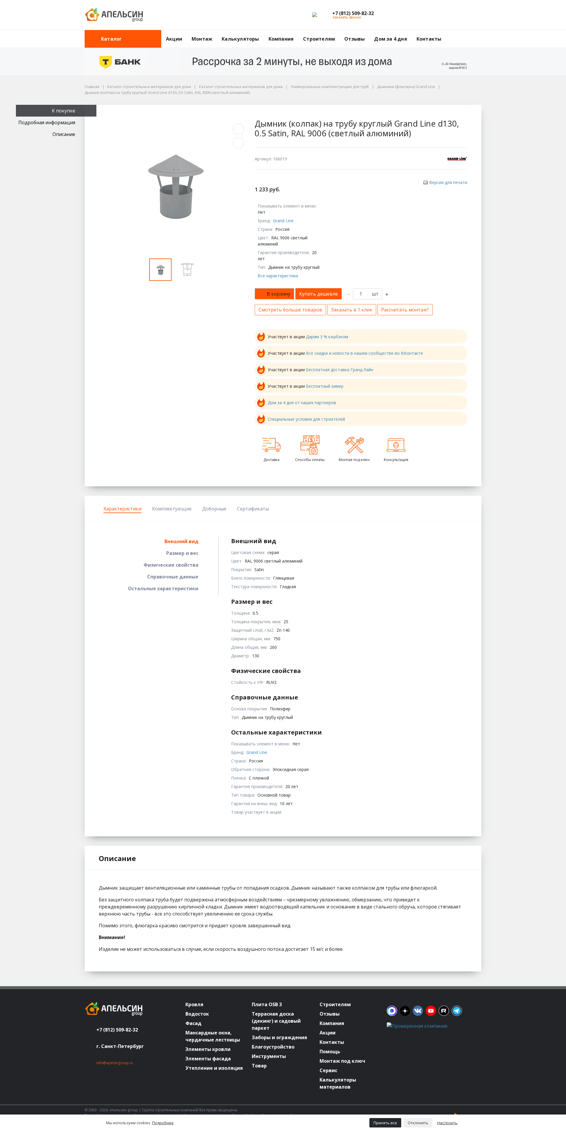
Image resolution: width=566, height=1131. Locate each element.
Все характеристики (278, 275)
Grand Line (283, 220)
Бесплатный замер (324, 386)
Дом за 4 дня (390, 39)
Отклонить (418, 1122)
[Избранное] (444, 15)
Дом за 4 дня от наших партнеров (302, 402)
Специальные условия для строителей (306, 419)
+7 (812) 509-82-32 (117, 1029)
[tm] (457, 1011)
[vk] (418, 1011)
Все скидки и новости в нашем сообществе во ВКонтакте (364, 353)
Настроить (447, 1122)
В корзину (278, 294)
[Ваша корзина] (471, 15)
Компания (281, 39)
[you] (431, 1011)
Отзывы (354, 39)
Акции (174, 39)
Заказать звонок (346, 17)
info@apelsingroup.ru (114, 1062)
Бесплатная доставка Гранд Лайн (339, 369)
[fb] (392, 1011)
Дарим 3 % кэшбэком (327, 336)
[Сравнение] (458, 15)
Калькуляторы (240, 39)
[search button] (479, 33)
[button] (353, 13)
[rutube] (444, 1011)
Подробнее (163, 1122)
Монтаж (202, 39)
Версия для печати (448, 182)
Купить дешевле (318, 294)
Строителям (319, 39)
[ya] (405, 1011)
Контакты (429, 39)
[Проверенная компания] (417, 1026)
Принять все (385, 1122)
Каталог (111, 39)
